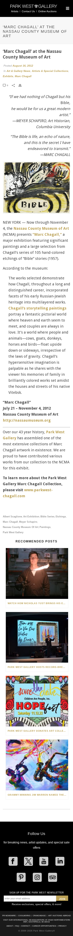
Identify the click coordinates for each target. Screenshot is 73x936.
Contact (25, 926)
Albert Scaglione (12, 516)
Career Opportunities (44, 926)
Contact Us (28, 11)
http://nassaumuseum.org (27, 420)
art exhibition (31, 516)
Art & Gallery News (18, 70)
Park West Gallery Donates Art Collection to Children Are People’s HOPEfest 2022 (38, 731)
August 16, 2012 (23, 65)
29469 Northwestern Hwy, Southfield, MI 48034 (46, 921)
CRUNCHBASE (39, 916)
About (9, 926)
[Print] (22, 85)
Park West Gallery (13, 532)
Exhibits (8, 76)
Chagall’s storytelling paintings (37, 308)
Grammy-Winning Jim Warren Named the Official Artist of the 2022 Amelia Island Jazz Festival (38, 795)
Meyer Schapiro (28, 522)
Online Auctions (47, 11)
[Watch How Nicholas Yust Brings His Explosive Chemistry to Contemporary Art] (37, 573)
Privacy (62, 926)
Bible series (47, 516)
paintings (45, 527)
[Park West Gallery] (33, 7)
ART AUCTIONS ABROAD (59, 916)
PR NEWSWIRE (9, 916)
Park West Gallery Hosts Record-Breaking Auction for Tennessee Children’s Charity (38, 667)
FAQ (17, 926)
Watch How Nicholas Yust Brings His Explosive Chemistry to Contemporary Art (38, 603)
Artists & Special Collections (50, 70)
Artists (14, 11)
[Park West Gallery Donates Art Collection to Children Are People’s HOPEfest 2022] (37, 701)
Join (62, 899)
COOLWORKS (24, 916)
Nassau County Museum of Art (41, 228)
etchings (61, 516)
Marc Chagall (23, 76)
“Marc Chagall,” (47, 234)
